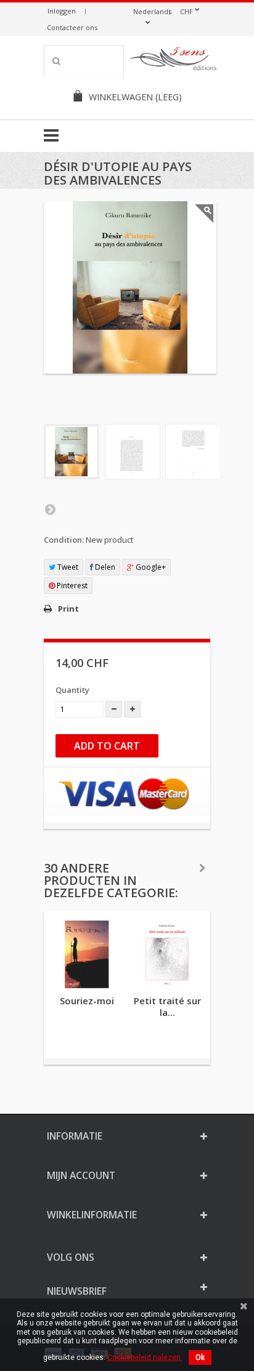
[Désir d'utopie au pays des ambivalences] (71, 452)
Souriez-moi (87, 1000)
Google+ (150, 567)
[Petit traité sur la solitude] (167, 954)
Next (50, 509)
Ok (200, 1357)
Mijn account (81, 1175)
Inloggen (61, 10)
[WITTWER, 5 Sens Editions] (173, 61)
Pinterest (71, 585)
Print (68, 608)
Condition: (64, 539)
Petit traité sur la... (167, 1006)
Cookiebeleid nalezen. (144, 1357)
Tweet (66, 567)
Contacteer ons (72, 27)
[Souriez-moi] (87, 954)
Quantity (72, 689)
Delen (104, 567)
